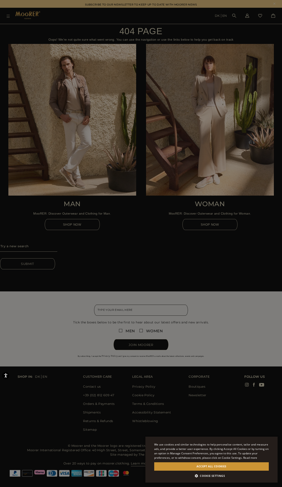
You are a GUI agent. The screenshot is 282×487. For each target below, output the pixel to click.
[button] (211, 476)
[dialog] (141, 243)
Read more (250, 458)
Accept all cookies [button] (211, 466)
